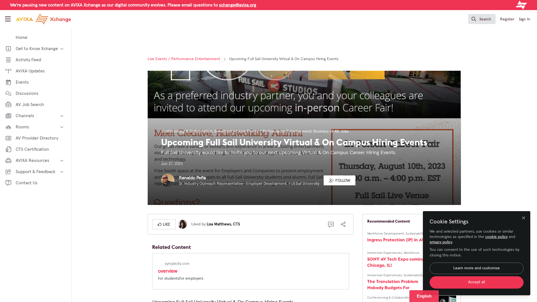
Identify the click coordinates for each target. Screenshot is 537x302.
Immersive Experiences (384, 253)
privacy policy (441, 242)
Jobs (345, 131)
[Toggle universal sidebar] (8, 19)
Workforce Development (385, 233)
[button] (339, 180)
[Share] (343, 224)
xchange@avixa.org (237, 5)
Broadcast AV (226, 131)
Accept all (476, 282)
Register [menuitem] (507, 19)
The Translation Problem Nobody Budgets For (392, 284)
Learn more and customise (476, 268)
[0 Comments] (330, 224)
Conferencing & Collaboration (187, 131)
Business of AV (326, 131)
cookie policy (496, 237)
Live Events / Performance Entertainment (184, 59)
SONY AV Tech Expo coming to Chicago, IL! (398, 262)
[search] (482, 19)
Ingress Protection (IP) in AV (395, 239)
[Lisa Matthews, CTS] (182, 224)
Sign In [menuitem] (524, 19)
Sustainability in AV (419, 233)
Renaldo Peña (192, 178)
